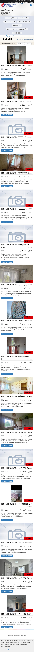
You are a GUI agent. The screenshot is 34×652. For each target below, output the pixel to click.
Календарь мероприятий (16, 29)
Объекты (16, 25)
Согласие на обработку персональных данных (20, 2)
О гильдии (10, 18)
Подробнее (11, 650)
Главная (2, 36)
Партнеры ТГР (10, 22)
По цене (28, 43)
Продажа (9, 36)
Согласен (4, 650)
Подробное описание (7, 79)
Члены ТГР (23, 18)
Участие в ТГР (23, 22)
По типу (21, 43)
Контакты (16, 33)
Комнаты (16, 36)
